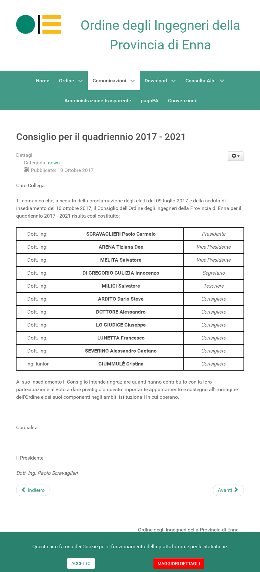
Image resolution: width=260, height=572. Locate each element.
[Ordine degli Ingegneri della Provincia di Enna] (38, 24)
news (54, 163)
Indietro (36, 490)
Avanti (225, 490)
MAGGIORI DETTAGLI (179, 563)
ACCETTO (81, 563)
